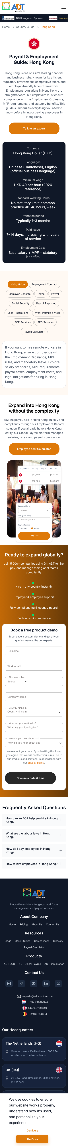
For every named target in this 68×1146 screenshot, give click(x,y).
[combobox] (34, 510)
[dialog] (34, 1119)
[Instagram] (9, 983)
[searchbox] (23, 712)
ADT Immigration (54, 963)
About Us (36, 924)
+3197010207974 (37, 1001)
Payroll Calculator (34, 947)
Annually (24, 528)
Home (6, 27)
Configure (32, 1130)
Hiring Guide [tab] (18, 284)
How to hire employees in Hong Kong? (31, 864)
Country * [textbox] (23, 511)
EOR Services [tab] (23, 322)
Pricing (24, 924)
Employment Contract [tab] (44, 284)
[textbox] (12, 681)
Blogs (8, 940)
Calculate (34, 536)
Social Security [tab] (20, 303)
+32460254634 (37, 1013)
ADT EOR (9, 963)
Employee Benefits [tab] (19, 293)
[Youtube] (33, 983)
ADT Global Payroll (30, 963)
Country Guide (25, 27)
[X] (58, 983)
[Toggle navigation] (63, 7)
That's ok (32, 1139)
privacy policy (36, 762)
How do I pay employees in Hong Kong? (28, 850)
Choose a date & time (30, 778)
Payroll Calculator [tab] (34, 331)
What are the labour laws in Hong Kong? (28, 835)
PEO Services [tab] (45, 322)
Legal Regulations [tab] (18, 312)
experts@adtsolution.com (37, 996)
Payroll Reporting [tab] (46, 303)
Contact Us (52, 924)
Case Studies (22, 940)
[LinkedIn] (46, 983)
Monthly (36, 528)
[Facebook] (21, 983)
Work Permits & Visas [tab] (47, 312)
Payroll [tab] (55, 293)
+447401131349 (37, 1007)
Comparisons (41, 940)
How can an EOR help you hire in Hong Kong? (32, 820)
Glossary (58, 940)
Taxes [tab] (40, 293)
